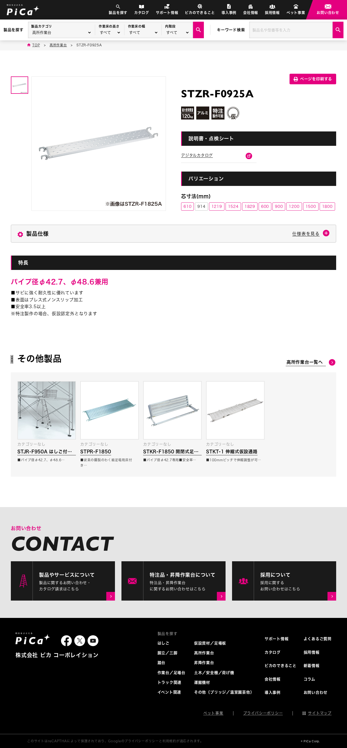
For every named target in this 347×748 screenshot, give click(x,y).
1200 (294, 206)
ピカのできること (200, 12)
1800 (327, 206)
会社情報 (250, 12)
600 (265, 206)
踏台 (162, 663)
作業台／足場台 (171, 673)
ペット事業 (296, 12)
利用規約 (169, 741)
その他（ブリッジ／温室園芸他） (224, 692)
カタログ (141, 12)
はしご (163, 643)
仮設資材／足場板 (210, 643)
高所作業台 (204, 653)
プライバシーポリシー (263, 713)
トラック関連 (170, 682)
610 (187, 206)
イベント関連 (169, 692)
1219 (216, 206)
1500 (311, 206)
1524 (233, 206)
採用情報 (272, 12)
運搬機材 (202, 682)
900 (279, 206)
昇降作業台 (204, 663)
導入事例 (228, 12)
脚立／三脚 (168, 653)
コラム (309, 679)
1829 (250, 206)
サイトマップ (320, 713)
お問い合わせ (328, 12)
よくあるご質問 (318, 639)
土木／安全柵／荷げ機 (214, 673)
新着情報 (312, 666)
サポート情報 (167, 12)
